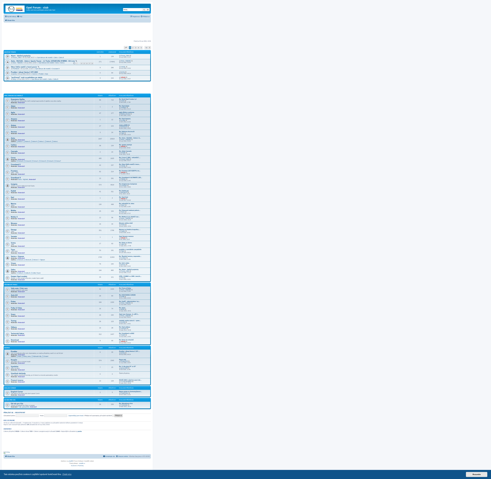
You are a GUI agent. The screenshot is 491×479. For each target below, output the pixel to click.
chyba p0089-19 (124, 125)
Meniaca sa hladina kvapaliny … (129, 229)
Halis (122, 133)
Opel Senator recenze (126, 236)
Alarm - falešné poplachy (21, 56)
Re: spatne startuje (125, 144)
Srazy (13, 314)
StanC (123, 205)
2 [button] (132, 47)
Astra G (27, 141)
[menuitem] (19, 16)
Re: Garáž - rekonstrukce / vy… (129, 301)
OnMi (122, 296)
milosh (123, 77)
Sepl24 (123, 335)
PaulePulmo (124, 393)
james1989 (124, 368)
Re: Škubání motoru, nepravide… (130, 256)
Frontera (14, 171)
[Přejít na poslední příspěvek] (130, 55)
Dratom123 (124, 361)
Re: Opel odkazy (124, 327)
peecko (123, 264)
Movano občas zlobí (126, 223)
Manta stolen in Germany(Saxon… (130, 391)
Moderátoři (21, 102)
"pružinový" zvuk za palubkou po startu (26, 77)
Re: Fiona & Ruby (125, 288)
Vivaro (13, 263)
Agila (13, 112)
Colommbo (124, 405)
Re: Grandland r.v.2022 (126, 333)
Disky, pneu (27, 356)
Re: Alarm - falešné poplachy (128, 269)
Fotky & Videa (16, 308)
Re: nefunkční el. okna (126, 203)
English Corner (10, 388)
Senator (14, 236)
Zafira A (20, 273)
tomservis (124, 126)
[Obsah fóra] (15, 8)
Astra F (20, 141)
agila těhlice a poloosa (126, 112)
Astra (57, 63)
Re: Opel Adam (124, 106)
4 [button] (138, 47)
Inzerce (34, 74)
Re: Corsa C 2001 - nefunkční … (129, 157)
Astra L (62, 63)
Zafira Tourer (37, 273)
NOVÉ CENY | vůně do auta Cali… (130, 380)
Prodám (41, 74)
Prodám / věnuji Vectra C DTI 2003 (24, 72)
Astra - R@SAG (18, 63)
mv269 (123, 322)
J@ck (123, 244)
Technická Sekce (17, 334)
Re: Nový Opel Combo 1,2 (127, 99)
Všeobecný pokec (10, 284)
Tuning (13, 321)
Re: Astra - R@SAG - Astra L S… (130, 138)
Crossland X (56, 68)
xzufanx (123, 258)
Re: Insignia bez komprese (128, 184)
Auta (46, 74)
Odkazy (14, 327)
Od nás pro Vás (9, 400)
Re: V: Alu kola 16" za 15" (127, 366)
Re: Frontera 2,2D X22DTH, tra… (130, 170)
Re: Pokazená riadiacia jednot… (129, 210)
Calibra (13, 145)
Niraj (14, 79)
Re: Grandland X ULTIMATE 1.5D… (130, 177)
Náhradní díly (37, 356)
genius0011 (25, 407)
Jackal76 (124, 328)
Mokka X (14, 217)
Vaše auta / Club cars (19, 288)
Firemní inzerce (17, 380)
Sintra (13, 243)
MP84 (123, 309)
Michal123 (124, 192)
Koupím (14, 360)
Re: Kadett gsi (124, 190)
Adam (13, 106)
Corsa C (35, 161)
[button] (126, 47)
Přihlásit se (8, 412)
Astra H (34, 141)
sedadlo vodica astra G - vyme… (130, 320)
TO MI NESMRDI (126, 381)
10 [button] (146, 47)
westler (123, 152)
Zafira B (61, 57)
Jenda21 (123, 107)
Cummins (124, 185)
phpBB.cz (82, 463)
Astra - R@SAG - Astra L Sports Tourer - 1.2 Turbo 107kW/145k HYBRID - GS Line (43, 61)
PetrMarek (16, 68)
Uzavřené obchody (18, 373)
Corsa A (20, 161)
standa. (123, 66)
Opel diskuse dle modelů (44, 57)
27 (89, 63)
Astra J (42, 141)
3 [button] (135, 47)
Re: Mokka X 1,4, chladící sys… (129, 216)
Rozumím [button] (477, 474)
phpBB (71, 461)
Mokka (13, 210)
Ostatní (46, 356)
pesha (15, 74)
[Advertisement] (77, 31)
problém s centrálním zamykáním (130, 249)
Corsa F (58, 161)
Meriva (13, 204)
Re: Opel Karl (123, 197)
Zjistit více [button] (66, 474)
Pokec (13, 302)
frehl (122, 278)
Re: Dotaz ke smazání (126, 340)
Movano (14, 223)
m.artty (123, 120)
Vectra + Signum (17, 256)
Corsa (13, 158)
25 (84, 63)
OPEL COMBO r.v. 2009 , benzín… (130, 276)
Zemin (123, 224)
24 (81, 63)
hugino (123, 231)
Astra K (48, 141)
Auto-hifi (14, 295)
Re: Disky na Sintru (125, 242)
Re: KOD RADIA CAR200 (127, 295)
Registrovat (20, 412)
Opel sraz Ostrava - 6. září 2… (129, 314)
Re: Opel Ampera (125, 118)
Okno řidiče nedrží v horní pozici (24, 67)
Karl (12, 197)
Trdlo (19, 407)
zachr (123, 100)
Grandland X (16, 178)
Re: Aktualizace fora (126, 403)
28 (92, 63)
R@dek (123, 179)
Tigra (13, 250)
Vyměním (14, 367)
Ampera (14, 119)
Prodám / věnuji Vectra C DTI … (129, 351)
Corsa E (50, 161)
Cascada (14, 151)
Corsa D (43, 161)
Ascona (14, 132)
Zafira (55, 57)
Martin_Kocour (125, 114)
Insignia (14, 184)
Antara (13, 125)
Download (15, 340)
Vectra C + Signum (39, 260)
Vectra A (20, 260)
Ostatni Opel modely (19, 276)
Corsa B (28, 161)
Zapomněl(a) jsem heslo (75, 415)
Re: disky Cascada (125, 151)
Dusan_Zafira (17, 57)
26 (86, 63)
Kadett (13, 191)
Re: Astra (122, 308)
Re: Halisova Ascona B (126, 131)
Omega (13, 230)
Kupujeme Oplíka (18, 99)
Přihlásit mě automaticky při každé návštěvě (98, 415)
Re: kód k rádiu (124, 263)
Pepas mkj (122, 359)
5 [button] (141, 47)
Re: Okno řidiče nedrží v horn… (129, 164)
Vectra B (28, 260)
